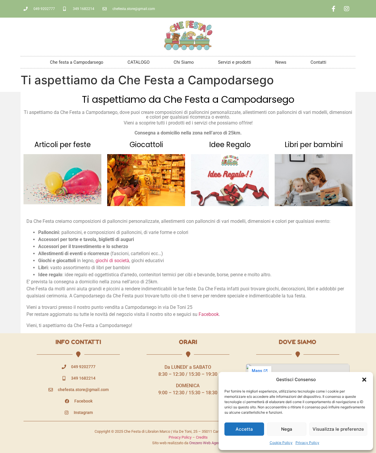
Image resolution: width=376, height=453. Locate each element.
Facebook (209, 314)
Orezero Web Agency (206, 443)
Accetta (244, 429)
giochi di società (112, 260)
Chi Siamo (184, 62)
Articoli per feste (62, 144)
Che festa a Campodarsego (76, 62)
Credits (202, 437)
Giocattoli (146, 144)
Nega (286, 429)
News (280, 62)
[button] (364, 380)
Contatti (318, 62)
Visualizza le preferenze (338, 429)
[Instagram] (346, 9)
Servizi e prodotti (234, 62)
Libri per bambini (314, 144)
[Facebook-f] (333, 9)
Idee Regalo (230, 144)
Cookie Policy (281, 442)
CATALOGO (138, 62)
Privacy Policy (307, 442)
